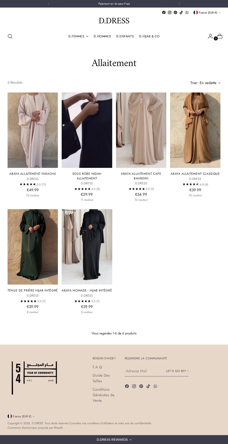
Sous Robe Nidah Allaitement (87, 176)
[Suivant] (179, 4)
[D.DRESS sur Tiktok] (181, 12)
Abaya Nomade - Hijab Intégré (87, 290)
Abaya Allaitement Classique (195, 173)
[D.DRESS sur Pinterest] (175, 12)
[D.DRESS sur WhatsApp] (187, 12)
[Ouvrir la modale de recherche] (10, 36)
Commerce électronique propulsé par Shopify (35, 428)
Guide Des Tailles (101, 378)
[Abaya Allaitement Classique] (195, 130)
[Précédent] (48, 4)
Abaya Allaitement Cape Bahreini (141, 176)
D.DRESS (37, 423)
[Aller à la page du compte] (208, 36)
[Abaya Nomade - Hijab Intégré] (87, 247)
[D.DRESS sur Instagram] (170, 12)
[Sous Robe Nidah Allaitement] (87, 130)
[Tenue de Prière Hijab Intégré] (33, 247)
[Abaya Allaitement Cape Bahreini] (141, 130)
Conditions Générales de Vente (103, 395)
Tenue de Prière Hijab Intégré (33, 290)
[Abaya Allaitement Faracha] (33, 130)
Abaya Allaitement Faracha (32, 173)
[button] (114, 439)
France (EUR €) (208, 12)
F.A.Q (97, 367)
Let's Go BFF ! (177, 371)
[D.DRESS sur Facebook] (164, 12)
